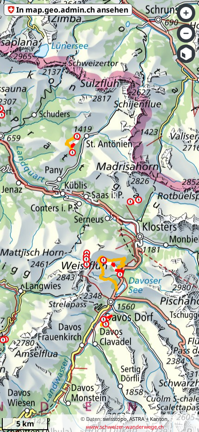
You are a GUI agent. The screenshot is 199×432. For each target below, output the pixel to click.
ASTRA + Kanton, (149, 418)
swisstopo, (115, 418)
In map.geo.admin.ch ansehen (72, 10)
